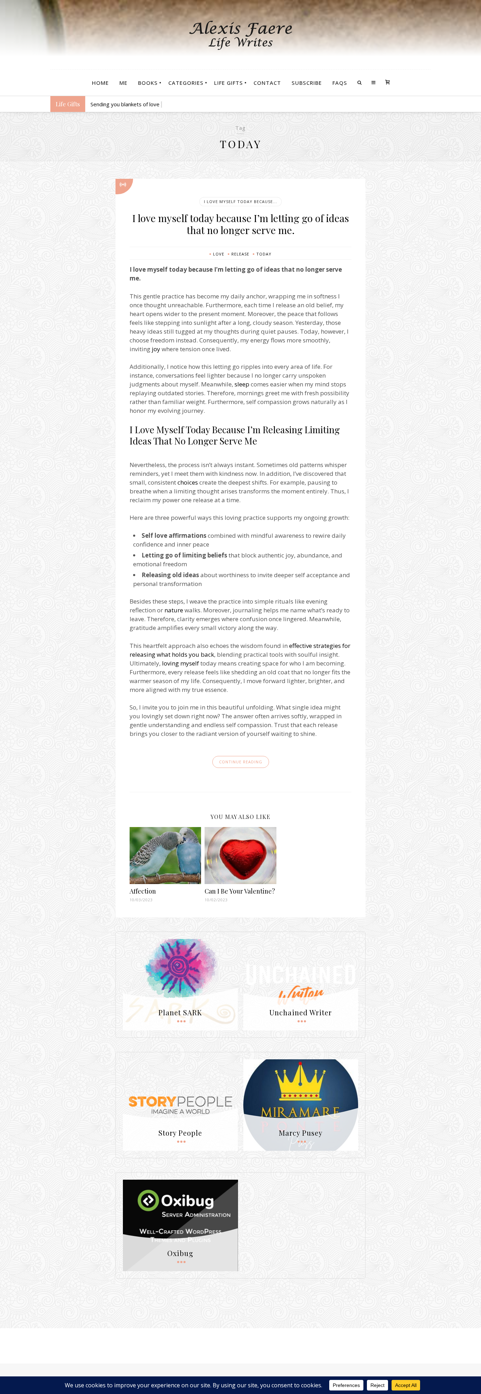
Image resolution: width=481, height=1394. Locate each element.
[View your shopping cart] (387, 83)
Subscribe (307, 82)
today (263, 254)
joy (156, 349)
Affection (143, 891)
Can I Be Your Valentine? (240, 891)
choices (187, 482)
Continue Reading (240, 761)
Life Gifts (228, 82)
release (240, 254)
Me (123, 82)
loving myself (180, 663)
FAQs (339, 82)
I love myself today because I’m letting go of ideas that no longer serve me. (240, 224)
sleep (242, 384)
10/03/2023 (141, 899)
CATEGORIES (186, 82)
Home (100, 82)
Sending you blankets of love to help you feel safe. (151, 104)
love (218, 254)
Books (148, 82)
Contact (267, 82)
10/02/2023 (216, 899)
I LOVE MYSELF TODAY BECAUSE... (240, 201)
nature (173, 610)
